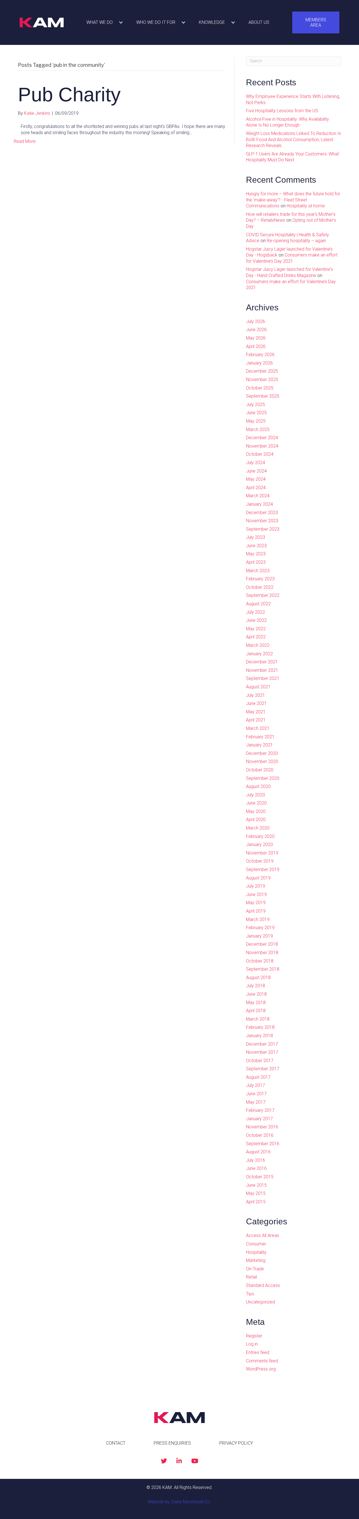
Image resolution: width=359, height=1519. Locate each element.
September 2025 (262, 396)
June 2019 (256, 894)
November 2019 (262, 853)
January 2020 (259, 844)
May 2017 (256, 1102)
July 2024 (255, 462)
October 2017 (259, 1060)
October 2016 (259, 1135)
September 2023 (262, 529)
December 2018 (262, 944)
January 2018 (259, 1035)
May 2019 (256, 902)
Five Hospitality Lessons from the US (282, 110)
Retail (251, 1277)
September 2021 (262, 678)
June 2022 (256, 620)
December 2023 (262, 512)
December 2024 (262, 437)
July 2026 (255, 321)
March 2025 (258, 429)
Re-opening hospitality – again (296, 240)
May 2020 (256, 811)
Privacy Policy (236, 1443)
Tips (250, 1293)
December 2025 (262, 371)
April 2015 (256, 1201)
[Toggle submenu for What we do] (121, 22)
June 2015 (256, 1185)
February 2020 (260, 836)
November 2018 (262, 952)
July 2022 (255, 612)
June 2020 (256, 803)
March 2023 (258, 570)
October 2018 (259, 961)
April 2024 (256, 487)
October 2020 (259, 770)
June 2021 (256, 703)
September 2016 (262, 1143)
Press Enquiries (172, 1443)
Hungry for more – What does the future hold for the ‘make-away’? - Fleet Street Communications (293, 200)
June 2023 (256, 545)
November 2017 (262, 1052)
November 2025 (262, 379)
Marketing (255, 1260)
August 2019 (258, 878)
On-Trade (255, 1268)
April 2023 (256, 562)
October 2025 (259, 388)
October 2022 (259, 587)
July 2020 (255, 795)
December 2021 (262, 662)
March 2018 (258, 1019)
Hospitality (256, 1252)
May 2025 (256, 421)
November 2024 (262, 446)
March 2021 (258, 728)
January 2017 (259, 1118)
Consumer (256, 1244)
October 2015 (259, 1176)
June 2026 (256, 329)
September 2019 (262, 869)
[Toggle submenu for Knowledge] (233, 22)
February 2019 (260, 927)
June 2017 (256, 1093)
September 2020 (262, 778)
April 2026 (256, 346)
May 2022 (256, 628)
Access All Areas (262, 1235)
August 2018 (258, 977)
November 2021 (262, 670)
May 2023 (256, 553)
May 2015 (256, 1193)
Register (254, 1336)
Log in (252, 1344)
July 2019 (255, 886)
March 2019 (258, 919)
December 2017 (262, 1044)
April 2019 (256, 911)
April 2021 (256, 720)
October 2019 (259, 861)
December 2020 (262, 753)
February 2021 (260, 736)
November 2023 (262, 520)
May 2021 (256, 711)
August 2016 (258, 1151)
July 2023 (255, 537)
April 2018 (256, 1010)
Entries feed (257, 1352)
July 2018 (255, 985)
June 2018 (256, 994)
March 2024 (258, 495)
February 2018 (260, 1027)
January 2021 (259, 745)
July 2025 (255, 404)
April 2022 (256, 637)
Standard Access (263, 1285)
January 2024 (259, 504)
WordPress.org (261, 1369)
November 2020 (262, 761)
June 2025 (256, 412)
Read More (25, 141)
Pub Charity (69, 95)
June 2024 (256, 471)
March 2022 (258, 645)
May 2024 (256, 479)
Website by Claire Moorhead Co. (179, 1501)
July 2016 (255, 1160)
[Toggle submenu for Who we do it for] (183, 22)
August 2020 (258, 786)
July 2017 (255, 1085)
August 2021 (258, 686)
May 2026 (256, 338)
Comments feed (262, 1361)
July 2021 (255, 695)
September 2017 (262, 1068)
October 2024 (259, 454)
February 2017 (260, 1110)
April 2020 (256, 819)
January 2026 (259, 363)
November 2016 (262, 1126)
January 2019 (259, 936)
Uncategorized (260, 1302)
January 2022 (259, 653)
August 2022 (258, 603)
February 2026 (260, 354)
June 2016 (256, 1168)
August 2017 (258, 1077)
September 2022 (262, 595)
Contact (115, 1443)
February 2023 (260, 578)
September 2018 (262, 969)
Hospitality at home (306, 206)
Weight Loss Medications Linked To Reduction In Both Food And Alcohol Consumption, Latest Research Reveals (293, 139)
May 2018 (256, 1002)
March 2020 (258, 828)
